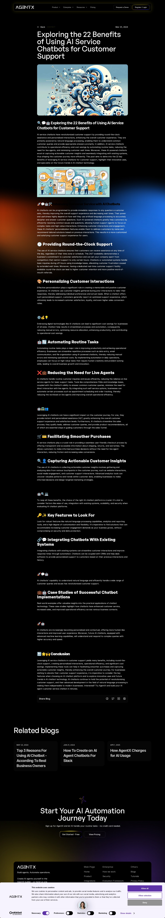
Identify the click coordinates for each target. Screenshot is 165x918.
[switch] (69, 913)
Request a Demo (122, 7)
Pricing (92, 7)
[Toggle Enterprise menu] (73, 7)
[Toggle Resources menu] (86, 7)
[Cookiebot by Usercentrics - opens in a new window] (15, 913)
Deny (145, 903)
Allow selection (144, 896)
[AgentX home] (25, 7)
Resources (81, 7)
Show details (125, 913)
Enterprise (67, 7)
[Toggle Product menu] (60, 7)
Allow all (144, 888)
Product (55, 7)
